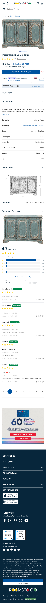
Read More (5, 114)
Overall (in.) (6, 202)
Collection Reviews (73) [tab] (23, 277)
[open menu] (4, 3)
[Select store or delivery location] (7, 3)
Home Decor (15, 16)
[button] (23, 260)
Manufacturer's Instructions (33, 125)
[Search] (4, 9)
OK (23, 580)
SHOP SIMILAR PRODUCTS (20, 72)
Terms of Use (19, 599)
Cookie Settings (30, 599)
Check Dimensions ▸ (37, 86)
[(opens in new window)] (5, 520)
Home (4, 16)
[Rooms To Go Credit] (23, 422)
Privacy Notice (7, 599)
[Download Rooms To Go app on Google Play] (10, 502)
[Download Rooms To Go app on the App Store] (10, 495)
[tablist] (23, 277)
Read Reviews (21, 59)
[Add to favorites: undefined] (42, 71)
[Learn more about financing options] (23, 440)
